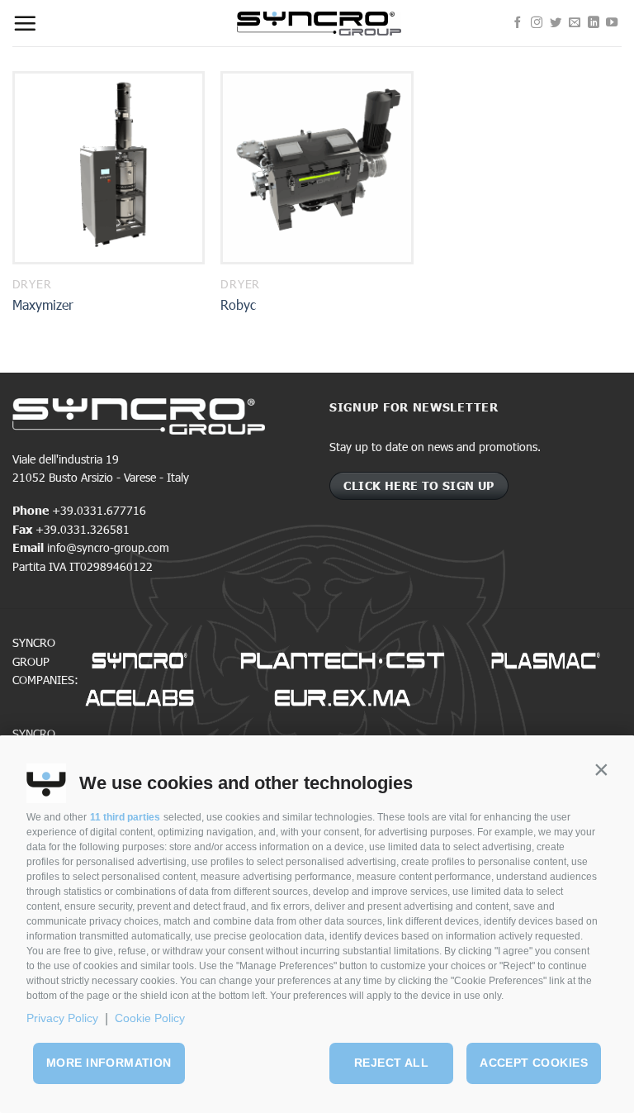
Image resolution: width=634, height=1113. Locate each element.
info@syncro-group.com (108, 547)
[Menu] (24, 23)
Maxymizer (42, 304)
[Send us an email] (574, 23)
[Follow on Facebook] (517, 23)
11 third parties (125, 817)
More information (109, 1062)
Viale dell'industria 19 (65, 459)
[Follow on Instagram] (536, 23)
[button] (601, 770)
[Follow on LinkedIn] (593, 23)
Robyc (238, 304)
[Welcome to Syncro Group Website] (319, 24)
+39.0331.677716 (99, 510)
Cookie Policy (150, 1018)
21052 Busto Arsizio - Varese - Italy (100, 477)
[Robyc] (316, 167)
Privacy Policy (62, 1018)
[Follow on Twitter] (555, 23)
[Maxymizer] (108, 167)
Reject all (391, 1062)
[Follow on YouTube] (611, 23)
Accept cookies (534, 1062)
